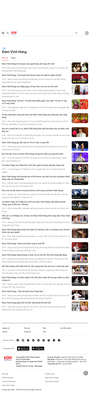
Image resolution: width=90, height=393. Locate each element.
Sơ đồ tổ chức (50, 374)
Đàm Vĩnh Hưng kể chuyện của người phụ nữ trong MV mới (28, 63)
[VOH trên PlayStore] (38, 348)
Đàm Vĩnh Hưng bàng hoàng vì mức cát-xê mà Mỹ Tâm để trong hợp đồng (34, 255)
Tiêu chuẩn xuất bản (52, 381)
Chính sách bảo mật (9, 381)
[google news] (43, 340)
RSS (44, 328)
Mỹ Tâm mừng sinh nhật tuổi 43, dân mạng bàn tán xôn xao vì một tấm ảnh (35, 266)
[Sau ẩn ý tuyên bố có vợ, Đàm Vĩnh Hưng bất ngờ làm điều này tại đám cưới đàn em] (80, 132)
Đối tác (5, 332)
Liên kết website (65, 328)
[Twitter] (53, 340)
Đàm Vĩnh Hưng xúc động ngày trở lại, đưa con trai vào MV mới (30, 86)
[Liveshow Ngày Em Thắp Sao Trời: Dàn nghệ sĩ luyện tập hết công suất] (80, 169)
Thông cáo (27, 332)
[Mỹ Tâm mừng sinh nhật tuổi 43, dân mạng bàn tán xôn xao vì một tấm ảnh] (80, 270)
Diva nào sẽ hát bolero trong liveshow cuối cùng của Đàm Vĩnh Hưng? (33, 190)
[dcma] (48, 340)
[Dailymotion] (59, 340)
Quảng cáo (6, 328)
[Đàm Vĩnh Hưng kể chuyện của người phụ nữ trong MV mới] (80, 67)
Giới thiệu (5, 374)
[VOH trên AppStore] (23, 348)
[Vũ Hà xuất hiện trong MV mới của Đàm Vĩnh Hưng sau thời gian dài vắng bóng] (80, 118)
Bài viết (5, 58)
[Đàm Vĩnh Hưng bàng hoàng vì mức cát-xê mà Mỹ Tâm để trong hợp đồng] (80, 258)
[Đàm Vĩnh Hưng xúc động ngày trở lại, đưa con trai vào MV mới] (80, 90)
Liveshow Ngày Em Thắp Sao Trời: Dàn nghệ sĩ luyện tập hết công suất (33, 165)
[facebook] (17, 340)
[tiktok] (28, 340)
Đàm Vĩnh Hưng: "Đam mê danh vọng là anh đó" (23, 243)
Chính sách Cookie (8, 385)
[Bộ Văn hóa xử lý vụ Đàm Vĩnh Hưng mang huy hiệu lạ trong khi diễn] (80, 157)
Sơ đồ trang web (7, 378)
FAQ (44, 332)
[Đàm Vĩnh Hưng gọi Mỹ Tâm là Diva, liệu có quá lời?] (80, 146)
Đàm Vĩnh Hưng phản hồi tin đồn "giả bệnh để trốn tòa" (26, 302)
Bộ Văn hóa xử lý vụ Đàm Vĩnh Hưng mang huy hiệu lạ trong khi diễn (32, 153)
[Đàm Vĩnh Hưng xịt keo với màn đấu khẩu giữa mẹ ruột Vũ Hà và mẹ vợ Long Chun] (80, 104)
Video (13, 58)
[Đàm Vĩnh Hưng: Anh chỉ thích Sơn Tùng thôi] (80, 295)
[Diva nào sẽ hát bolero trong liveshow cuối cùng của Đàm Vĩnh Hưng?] (80, 194)
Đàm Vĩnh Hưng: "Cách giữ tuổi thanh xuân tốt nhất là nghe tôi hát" (32, 75)
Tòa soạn (27, 328)
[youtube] (23, 340)
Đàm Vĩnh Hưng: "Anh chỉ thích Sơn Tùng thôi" (22, 291)
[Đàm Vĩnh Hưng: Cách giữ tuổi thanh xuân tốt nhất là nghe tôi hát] (80, 79)
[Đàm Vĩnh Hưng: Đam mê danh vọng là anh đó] (80, 247)
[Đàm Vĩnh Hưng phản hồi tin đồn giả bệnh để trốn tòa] (80, 306)
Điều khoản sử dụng (51, 378)
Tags (4, 48)
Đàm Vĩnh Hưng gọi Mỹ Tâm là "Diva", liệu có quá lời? (25, 142)
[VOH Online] (14, 33)
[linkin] (38, 340)
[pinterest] (33, 340)
